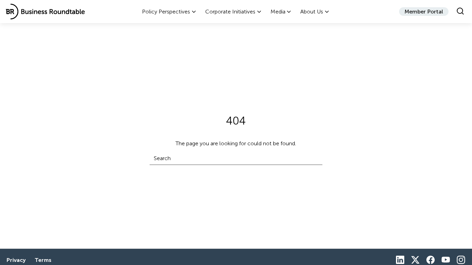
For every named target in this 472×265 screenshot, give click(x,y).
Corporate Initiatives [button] (230, 11)
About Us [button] (311, 11)
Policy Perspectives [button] (166, 11)
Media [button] (278, 11)
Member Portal (424, 11)
